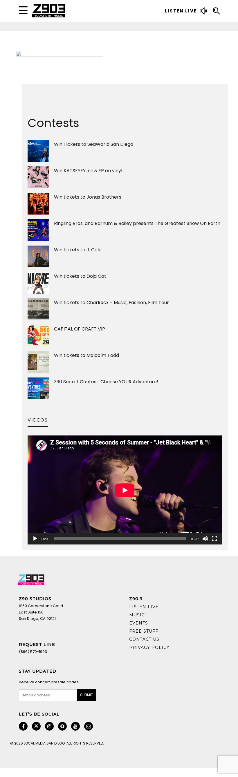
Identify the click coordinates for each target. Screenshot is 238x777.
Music (137, 615)
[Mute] (205, 539)
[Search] (216, 12)
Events (138, 623)
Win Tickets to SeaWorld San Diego (93, 144)
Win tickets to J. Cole (78, 249)
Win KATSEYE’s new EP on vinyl (88, 170)
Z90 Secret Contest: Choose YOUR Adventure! (106, 381)
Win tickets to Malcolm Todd (86, 355)
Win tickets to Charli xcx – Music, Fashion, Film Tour (111, 302)
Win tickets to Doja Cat (80, 276)
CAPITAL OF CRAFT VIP (79, 329)
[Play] (35, 539)
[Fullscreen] (214, 539)
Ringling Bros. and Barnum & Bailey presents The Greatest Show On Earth (137, 223)
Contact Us (144, 639)
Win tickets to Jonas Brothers (87, 197)
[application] (125, 490)
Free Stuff (143, 631)
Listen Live (144, 606)
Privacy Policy (149, 647)
